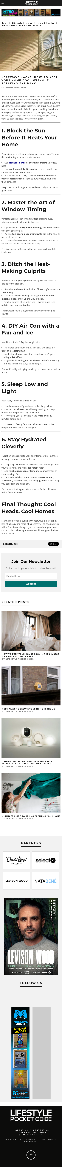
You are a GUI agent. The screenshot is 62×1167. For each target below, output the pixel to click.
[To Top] (31, 1154)
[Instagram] (31, 995)
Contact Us (41, 1130)
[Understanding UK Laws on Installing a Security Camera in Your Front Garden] (31, 757)
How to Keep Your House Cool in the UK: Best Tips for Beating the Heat (30, 655)
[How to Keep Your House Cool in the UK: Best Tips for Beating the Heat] (31, 649)
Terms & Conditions (32, 1133)
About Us (21, 1130)
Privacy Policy (33, 1135)
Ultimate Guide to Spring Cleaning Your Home (31, 816)
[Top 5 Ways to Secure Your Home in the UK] (31, 704)
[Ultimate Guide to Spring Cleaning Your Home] (31, 811)
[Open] (10, 3)
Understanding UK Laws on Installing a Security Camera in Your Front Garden (27, 762)
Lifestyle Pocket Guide (15, 88)
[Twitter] (41, 995)
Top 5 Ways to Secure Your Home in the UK (28, 709)
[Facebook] (21, 995)
